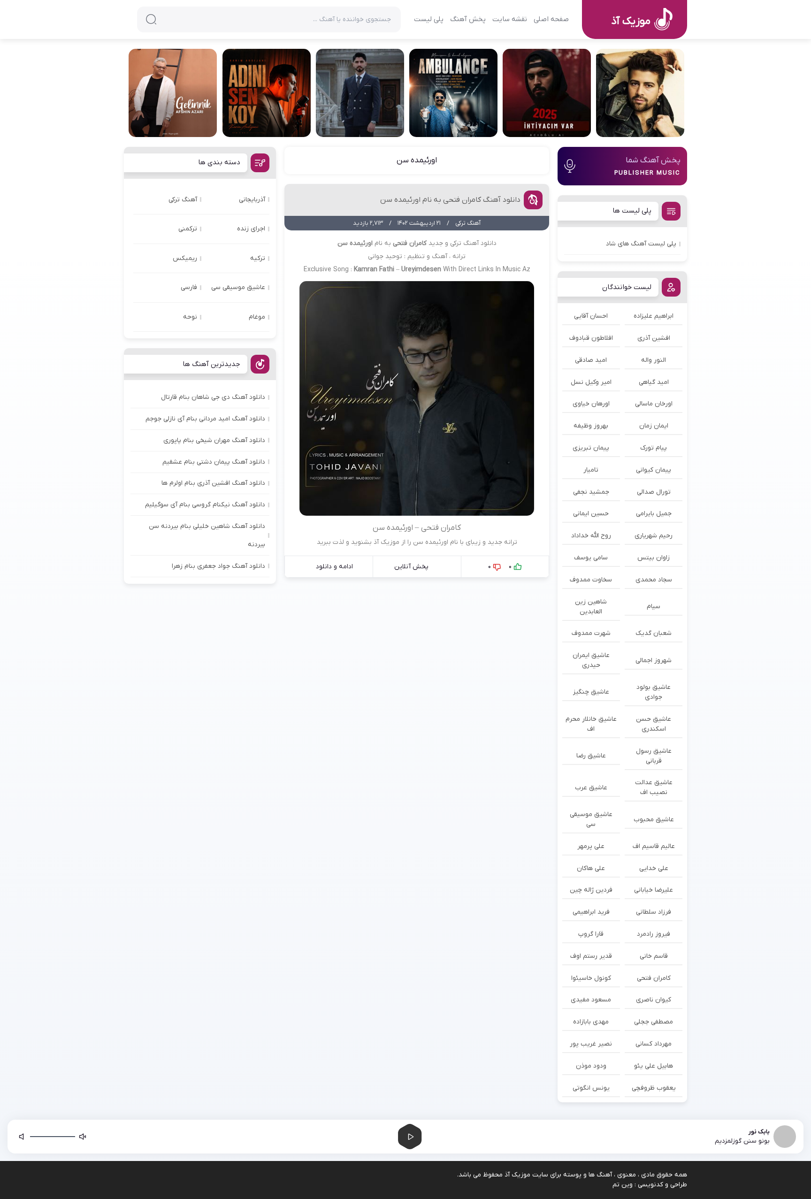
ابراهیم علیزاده (653, 316)
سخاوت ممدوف (591, 579)
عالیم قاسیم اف (654, 846)
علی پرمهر (590, 846)
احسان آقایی (591, 316)
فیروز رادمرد (653, 934)
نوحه (190, 317)
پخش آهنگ (468, 19)
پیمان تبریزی (591, 447)
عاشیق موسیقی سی (591, 819)
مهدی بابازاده (591, 1021)
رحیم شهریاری (654, 535)
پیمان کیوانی (653, 470)
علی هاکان (591, 868)
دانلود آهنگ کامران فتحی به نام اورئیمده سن (450, 200)
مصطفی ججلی (653, 1021)
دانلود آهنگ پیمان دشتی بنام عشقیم (213, 462)
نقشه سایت (509, 19)
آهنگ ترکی (182, 199)
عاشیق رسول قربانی (654, 756)
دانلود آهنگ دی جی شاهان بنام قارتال (213, 397)
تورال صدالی (654, 492)
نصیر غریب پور (591, 1043)
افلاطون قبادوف (591, 338)
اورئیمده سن (417, 160)
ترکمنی (187, 228)
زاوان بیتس (653, 557)
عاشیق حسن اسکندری (653, 724)
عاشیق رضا (591, 755)
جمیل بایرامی (654, 513)
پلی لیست (429, 19)
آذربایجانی (252, 199)
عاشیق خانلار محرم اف (591, 724)
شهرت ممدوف (591, 633)
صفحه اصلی (551, 19)
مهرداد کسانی (653, 1043)
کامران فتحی (654, 978)
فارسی (189, 287)
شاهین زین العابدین (591, 606)
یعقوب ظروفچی (654, 1088)
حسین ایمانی (591, 513)
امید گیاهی (654, 382)
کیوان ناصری (653, 999)
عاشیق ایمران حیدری (591, 660)
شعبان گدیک (653, 633)
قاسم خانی (654, 956)
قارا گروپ (591, 934)
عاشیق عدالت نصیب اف (654, 787)
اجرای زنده (251, 228)
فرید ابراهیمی (591, 912)
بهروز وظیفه (591, 425)
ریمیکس (185, 258)
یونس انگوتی (591, 1088)
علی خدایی (653, 868)
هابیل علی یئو (653, 1066)
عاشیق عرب (591, 787)
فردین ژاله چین (591, 890)
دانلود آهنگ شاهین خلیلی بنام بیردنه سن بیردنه (207, 535)
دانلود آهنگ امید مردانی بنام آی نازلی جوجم (205, 418)
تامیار (590, 470)
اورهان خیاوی (591, 403)
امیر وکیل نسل (591, 382)
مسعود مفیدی (591, 999)
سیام (653, 606)
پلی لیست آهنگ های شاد (641, 243)
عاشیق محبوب (654, 819)
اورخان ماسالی (654, 403)
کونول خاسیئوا (591, 978)
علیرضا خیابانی (653, 890)
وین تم (622, 1184)
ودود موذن (591, 1066)
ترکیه (257, 258)
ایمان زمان (653, 425)
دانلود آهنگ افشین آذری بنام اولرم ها (213, 483)
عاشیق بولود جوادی (653, 692)
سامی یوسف (591, 557)
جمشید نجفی (591, 492)
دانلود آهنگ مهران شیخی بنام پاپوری (214, 440)
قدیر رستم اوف (591, 956)
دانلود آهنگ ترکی (473, 243)
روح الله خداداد (591, 535)
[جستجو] (151, 19)
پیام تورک (653, 447)
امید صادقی (591, 360)
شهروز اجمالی (653, 660)
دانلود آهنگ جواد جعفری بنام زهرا (218, 566)
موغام (257, 317)
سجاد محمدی (653, 579)
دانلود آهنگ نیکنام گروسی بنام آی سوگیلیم (205, 504)
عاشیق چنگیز (591, 691)
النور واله (653, 360)
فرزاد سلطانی (653, 912)
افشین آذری (653, 338)
